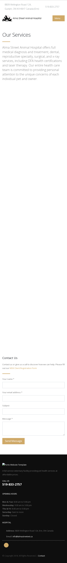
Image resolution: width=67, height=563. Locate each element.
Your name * (8, 379)
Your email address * (12, 392)
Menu (58, 18)
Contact (41, 555)
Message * (7, 418)
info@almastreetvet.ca (23, 536)
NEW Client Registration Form (23, 368)
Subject (5, 405)
